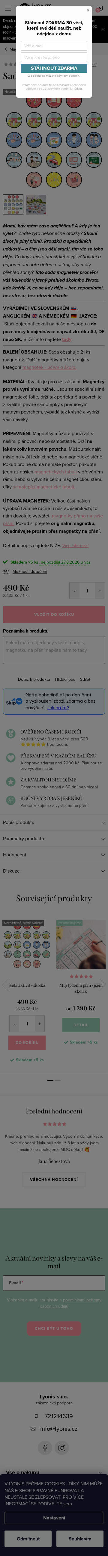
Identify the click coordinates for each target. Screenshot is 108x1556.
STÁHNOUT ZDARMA (54, 68)
